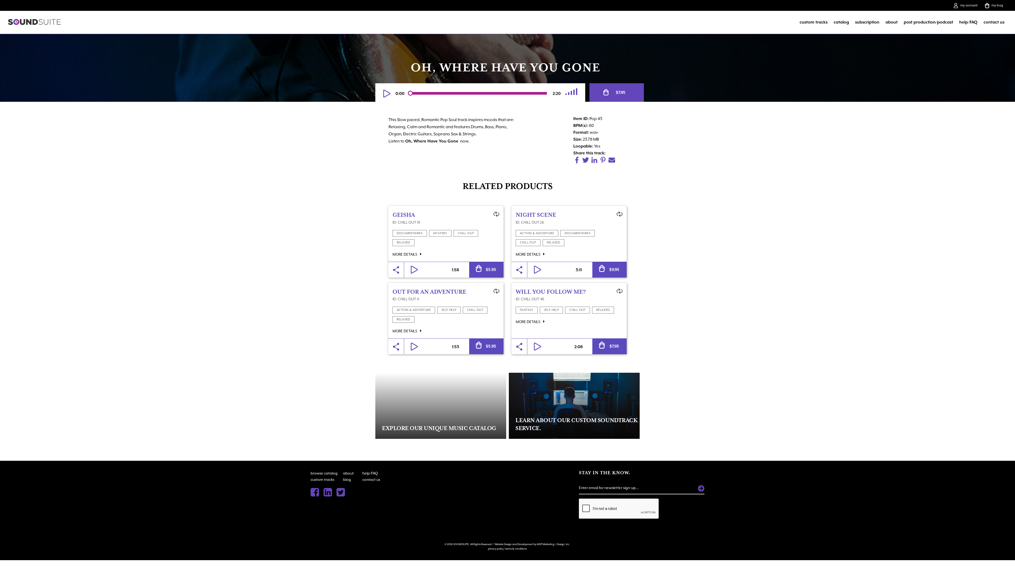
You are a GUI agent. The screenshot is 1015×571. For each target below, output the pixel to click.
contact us (994, 22)
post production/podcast (928, 22)
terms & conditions (516, 548)
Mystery (440, 233)
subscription (867, 22)
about (891, 22)
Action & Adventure (537, 233)
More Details (405, 254)
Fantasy (526, 310)
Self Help (448, 310)
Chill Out (466, 233)
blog (347, 479)
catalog (841, 22)
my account (968, 5)
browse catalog (324, 473)
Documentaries (410, 233)
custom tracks (814, 22)
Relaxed (403, 242)
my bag (997, 5)
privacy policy (496, 548)
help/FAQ (968, 22)
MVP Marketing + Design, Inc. (553, 544)
